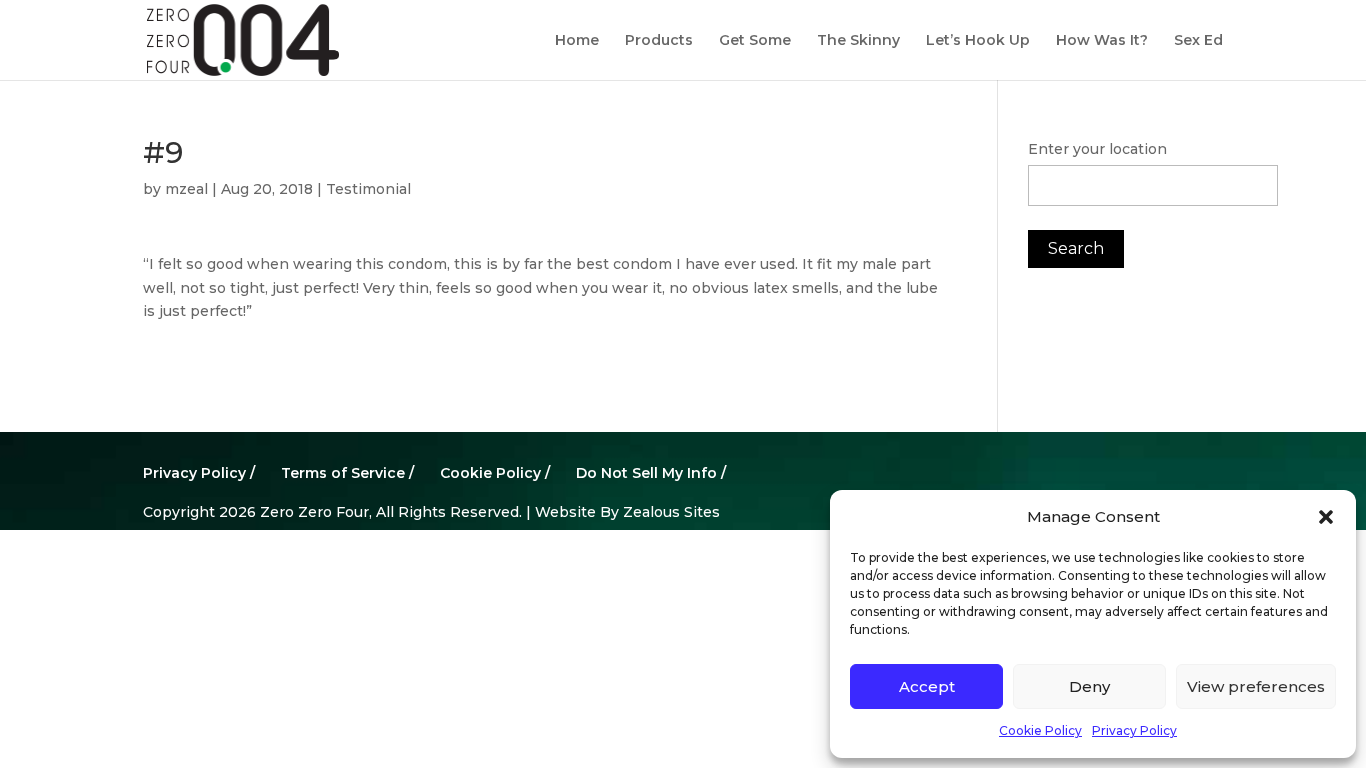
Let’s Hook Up (978, 41)
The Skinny (858, 41)
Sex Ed (1198, 41)
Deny (1089, 686)
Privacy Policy (1134, 730)
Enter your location (1097, 149)
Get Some (755, 41)
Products (659, 41)
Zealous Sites (671, 512)
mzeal (186, 189)
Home (577, 41)
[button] (1326, 517)
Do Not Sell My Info (646, 473)
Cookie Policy (1040, 730)
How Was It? (1102, 41)
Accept (927, 686)
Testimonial (368, 189)
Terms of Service (343, 473)
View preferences (1256, 686)
